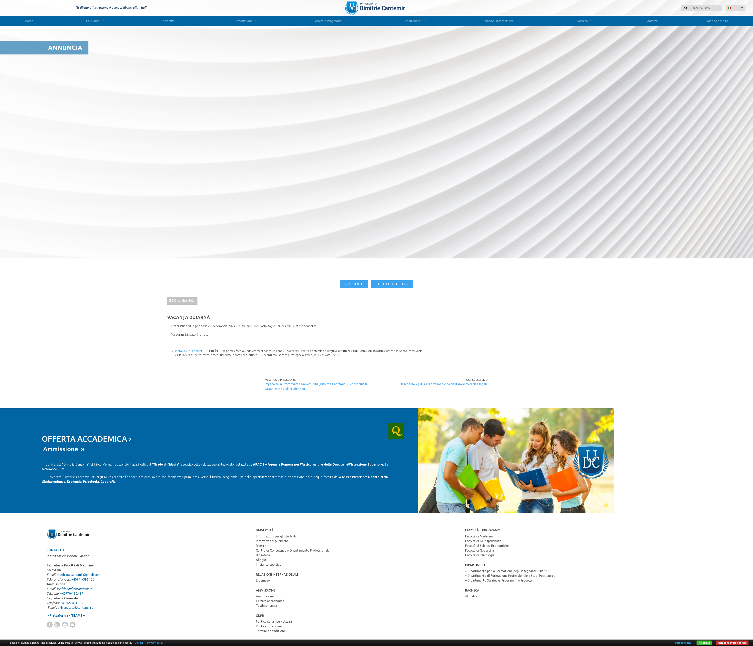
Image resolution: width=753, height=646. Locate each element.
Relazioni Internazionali (498, 21)
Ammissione (244, 21)
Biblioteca (263, 555)
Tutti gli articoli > (392, 284)
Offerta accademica (270, 601)
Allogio (261, 560)
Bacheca (582, 21)
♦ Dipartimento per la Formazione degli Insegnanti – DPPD (506, 571)
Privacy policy (155, 642)
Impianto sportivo (268, 564)
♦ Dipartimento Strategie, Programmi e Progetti (498, 580)
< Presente (354, 284)
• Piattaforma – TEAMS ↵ (66, 615)
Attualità (471, 596)
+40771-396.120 (82, 579)
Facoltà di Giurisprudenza (483, 541)
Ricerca (261, 545)
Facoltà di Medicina (479, 536)
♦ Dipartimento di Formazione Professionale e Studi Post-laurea (510, 575)
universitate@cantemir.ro (75, 607)
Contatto (652, 21)
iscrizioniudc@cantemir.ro (74, 589)
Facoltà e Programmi (328, 21)
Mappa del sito (717, 21)
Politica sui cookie (269, 626)
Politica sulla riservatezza (274, 621)
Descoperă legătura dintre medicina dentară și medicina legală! (444, 384)
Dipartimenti (412, 21)
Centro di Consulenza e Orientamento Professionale (292, 550)
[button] (735, 8)
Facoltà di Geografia (479, 550)
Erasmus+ (263, 580)
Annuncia (65, 47)
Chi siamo (92, 21)
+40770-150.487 (71, 593)
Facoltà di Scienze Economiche (487, 545)
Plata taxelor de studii (188, 350)
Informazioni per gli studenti (276, 536)
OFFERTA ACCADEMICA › (86, 438)
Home (29, 21)
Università (167, 21)
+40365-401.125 (71, 603)
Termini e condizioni (270, 631)
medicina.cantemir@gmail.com (79, 574)
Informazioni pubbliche (272, 541)
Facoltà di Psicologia (480, 555)
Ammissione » (63, 448)
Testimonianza (266, 605)
